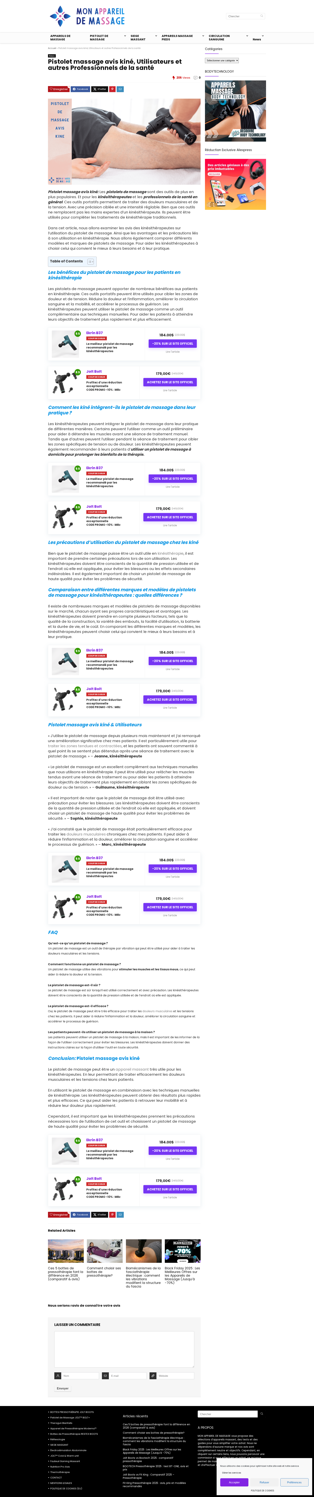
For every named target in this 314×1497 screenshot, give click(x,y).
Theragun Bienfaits (61, 1423)
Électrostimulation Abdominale (68, 1450)
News (257, 39)
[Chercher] (261, 16)
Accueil (52, 48)
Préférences (294, 1482)
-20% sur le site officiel (172, 343)
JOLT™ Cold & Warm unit (64, 1456)
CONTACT (56, 1477)
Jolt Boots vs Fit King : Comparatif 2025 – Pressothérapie (148, 1476)
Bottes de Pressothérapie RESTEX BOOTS (74, 1434)
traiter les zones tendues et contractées (85, 745)
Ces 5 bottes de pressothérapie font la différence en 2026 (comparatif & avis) (65, 1273)
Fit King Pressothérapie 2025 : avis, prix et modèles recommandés (154, 1484)
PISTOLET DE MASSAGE (99, 37)
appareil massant (132, 1069)
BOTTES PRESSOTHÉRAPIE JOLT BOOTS (72, 1412)
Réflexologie (57, 1439)
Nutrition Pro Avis (60, 1466)
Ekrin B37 (94, 332)
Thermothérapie (60, 1472)
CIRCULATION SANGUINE (219, 37)
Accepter (234, 1482)
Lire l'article (173, 352)
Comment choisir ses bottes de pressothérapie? (153, 1433)
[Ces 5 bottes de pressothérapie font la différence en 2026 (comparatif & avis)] (66, 1242)
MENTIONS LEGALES (61, 1483)
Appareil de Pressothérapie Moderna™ (73, 1428)
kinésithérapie (171, 553)
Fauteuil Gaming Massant (65, 1461)
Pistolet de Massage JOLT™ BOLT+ (70, 1417)
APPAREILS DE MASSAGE (60, 37)
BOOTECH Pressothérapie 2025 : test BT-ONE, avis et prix (156, 1467)
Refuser (264, 1482)
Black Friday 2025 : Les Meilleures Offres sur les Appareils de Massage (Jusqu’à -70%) (182, 1275)
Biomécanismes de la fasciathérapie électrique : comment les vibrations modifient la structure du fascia (143, 1277)
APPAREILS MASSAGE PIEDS (177, 37)
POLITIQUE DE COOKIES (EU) (66, 1488)
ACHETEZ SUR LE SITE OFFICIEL (170, 382)
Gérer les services (231, 1472)
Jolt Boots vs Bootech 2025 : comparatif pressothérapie (148, 1459)
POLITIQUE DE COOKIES (262, 1490)
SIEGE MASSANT (138, 37)
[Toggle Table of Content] (89, 262)
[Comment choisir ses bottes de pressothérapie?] (105, 1242)
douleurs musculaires (86, 834)
